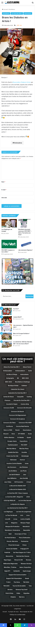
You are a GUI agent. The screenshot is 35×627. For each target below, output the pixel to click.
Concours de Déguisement (17, 415)
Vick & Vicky (9, 593)
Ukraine (9, 589)
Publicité (7, 552)
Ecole (30, 434)
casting (29, 396)
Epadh (29, 437)
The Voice (17, 582)
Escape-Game (12, 441)
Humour (22, 459)
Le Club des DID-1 (17, 13)
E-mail (3, 189)
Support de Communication (17, 574)
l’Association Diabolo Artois (22, 82)
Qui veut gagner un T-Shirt (22, 552)
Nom (3, 182)
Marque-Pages (25, 523)
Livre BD (7, 519)
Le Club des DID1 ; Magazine (14, 497)
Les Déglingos (8, 511)
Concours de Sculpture (17, 419)
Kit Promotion (18, 482)
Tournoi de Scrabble (19, 586)
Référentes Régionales (10, 563)
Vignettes (26, 593)
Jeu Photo (23, 471)
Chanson (7, 400)
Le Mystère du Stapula (17, 504)
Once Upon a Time (20, 534)
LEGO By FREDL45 (9, 500)
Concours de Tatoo (9, 422)
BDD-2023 (8, 382)
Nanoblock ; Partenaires (12, 530)
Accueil (5, 9)
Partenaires (27, 13)
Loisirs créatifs (25, 519)
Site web (4, 197)
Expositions (23, 441)
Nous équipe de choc (26, 611)
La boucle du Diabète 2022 (17, 489)
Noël (10, 534)
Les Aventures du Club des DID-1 (17, 508)
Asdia (30, 370)
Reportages (7, 560)
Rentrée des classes (22, 556)
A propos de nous (13, 611)
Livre (27, 515)
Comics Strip (25, 404)
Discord (5, 434)
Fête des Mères (11, 448)
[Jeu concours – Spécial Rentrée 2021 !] (6, 327)
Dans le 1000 (8, 430)
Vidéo (18, 593)
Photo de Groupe (13, 545)
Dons (13, 434)
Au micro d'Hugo (11, 374)
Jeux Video (7, 482)
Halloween (13, 459)
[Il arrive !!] (6, 311)
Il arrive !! (16, 309)
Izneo (26, 463)
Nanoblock (26, 526)
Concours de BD (9, 408)
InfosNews (12, 9)
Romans (28, 560)
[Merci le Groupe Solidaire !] (6, 336)
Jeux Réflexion (12, 478)
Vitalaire (13, 597)
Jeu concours (11, 467)
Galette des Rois (13, 452)
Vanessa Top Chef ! (22, 589)
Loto (6, 523)
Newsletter (26, 530)
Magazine (14, 523)
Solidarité (16, 571)
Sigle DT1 (7, 571)
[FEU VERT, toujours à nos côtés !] (9, 244)
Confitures (9, 426)
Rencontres (9, 556)
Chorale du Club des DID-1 (22, 400)
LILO (21, 515)
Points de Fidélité (11, 548)
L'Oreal (28, 482)
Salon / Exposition (25, 567)
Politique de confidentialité (17, 614)
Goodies (24, 452)
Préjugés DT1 (24, 548)
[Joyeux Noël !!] (6, 319)
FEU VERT (24, 445)
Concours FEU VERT (25, 422)
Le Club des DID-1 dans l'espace (17, 493)
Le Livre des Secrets (24, 500)
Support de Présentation (14, 578)
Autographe (10, 378)
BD (18, 378)
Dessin (17, 430)
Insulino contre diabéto (14, 463)
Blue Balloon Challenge (22, 382)
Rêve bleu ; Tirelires (10, 567)
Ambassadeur (7, 370)
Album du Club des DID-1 (12, 367)
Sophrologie (27, 571)
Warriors (22, 597)
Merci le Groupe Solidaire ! (21, 333)
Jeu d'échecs (23, 467)
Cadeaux (24, 385)
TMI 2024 (26, 582)
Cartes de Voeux (8, 396)
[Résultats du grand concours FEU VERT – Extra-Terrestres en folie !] (26, 223)
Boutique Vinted (13, 385)
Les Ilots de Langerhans (23, 511)
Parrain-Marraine (12, 541)
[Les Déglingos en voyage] (9, 223)
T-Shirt (8, 582)
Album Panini (27, 367)
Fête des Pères (24, 448)
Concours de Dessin (17, 411)
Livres (15, 519)
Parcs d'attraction (24, 537)
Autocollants (24, 374)
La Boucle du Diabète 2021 (17, 485)
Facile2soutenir (13, 445)
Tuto (30, 586)
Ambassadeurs (20, 370)
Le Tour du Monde (11, 515)
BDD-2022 (25, 378)
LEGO (28, 497)
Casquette (20, 396)
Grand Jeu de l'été (12, 456)
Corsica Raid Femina (22, 426)
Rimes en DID (18, 560)
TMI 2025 (6, 586)
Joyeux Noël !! (17, 317)
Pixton (24, 545)
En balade (20, 437)
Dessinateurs (27, 430)
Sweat (27, 578)
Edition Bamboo (9, 437)
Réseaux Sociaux (26, 563)
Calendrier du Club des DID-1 (17, 393)
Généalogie (25, 456)
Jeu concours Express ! (25, 250)
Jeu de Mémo (12, 471)
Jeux (24, 474)
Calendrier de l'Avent (17, 389)
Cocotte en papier (12, 404)
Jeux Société (24, 478)
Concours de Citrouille (24, 408)
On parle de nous (10, 537)
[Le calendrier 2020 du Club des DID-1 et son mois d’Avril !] (6, 344)
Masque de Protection (12, 526)
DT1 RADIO (21, 434)
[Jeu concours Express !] (26, 244)
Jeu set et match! (14, 474)
